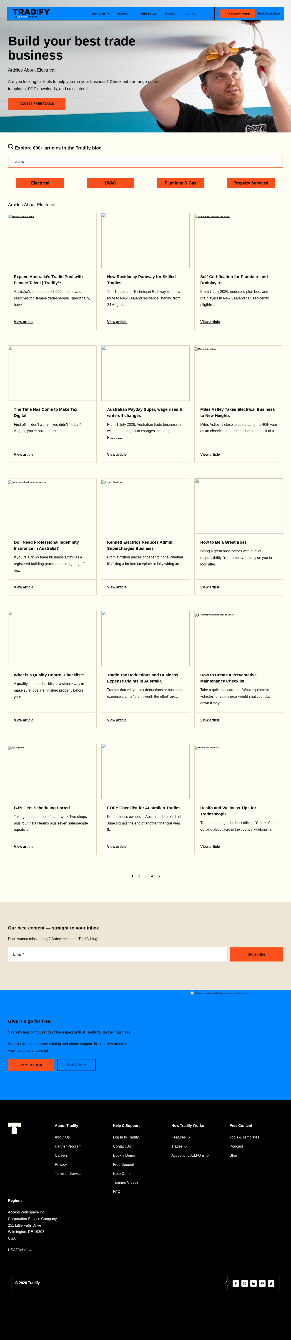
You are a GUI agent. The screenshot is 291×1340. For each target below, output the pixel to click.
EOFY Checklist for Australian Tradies (144, 808)
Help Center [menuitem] (123, 1174)
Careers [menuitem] (61, 1155)
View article (23, 322)
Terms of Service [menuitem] (68, 1174)
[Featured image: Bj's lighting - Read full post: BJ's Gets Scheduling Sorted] (52, 771)
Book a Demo (76, 1064)
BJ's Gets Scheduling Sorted (42, 808)
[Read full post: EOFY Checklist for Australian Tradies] (145, 771)
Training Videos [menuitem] (125, 1182)
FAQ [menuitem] (116, 1191)
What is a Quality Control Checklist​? (49, 675)
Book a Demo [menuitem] (124, 1155)
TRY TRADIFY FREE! (237, 13)
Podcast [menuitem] (236, 1146)
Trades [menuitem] (177, 1146)
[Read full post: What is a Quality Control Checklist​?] (52, 638)
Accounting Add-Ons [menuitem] (188, 1155)
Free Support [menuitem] (123, 1164)
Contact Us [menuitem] (122, 1146)
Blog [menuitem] (233, 1155)
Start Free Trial (31, 1065)
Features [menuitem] (178, 1137)
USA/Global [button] (17, 1250)
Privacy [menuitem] (61, 1164)
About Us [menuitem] (62, 1137)
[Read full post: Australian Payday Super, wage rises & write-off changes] (145, 373)
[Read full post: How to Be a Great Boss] (239, 506)
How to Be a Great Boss (223, 542)
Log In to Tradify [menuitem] (126, 1137)
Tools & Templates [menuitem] (244, 1137)
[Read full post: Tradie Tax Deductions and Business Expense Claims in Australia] (145, 638)
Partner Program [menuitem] (68, 1146)
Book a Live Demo (269, 13)
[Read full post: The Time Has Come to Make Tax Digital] (52, 373)
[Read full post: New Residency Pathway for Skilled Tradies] (145, 240)
